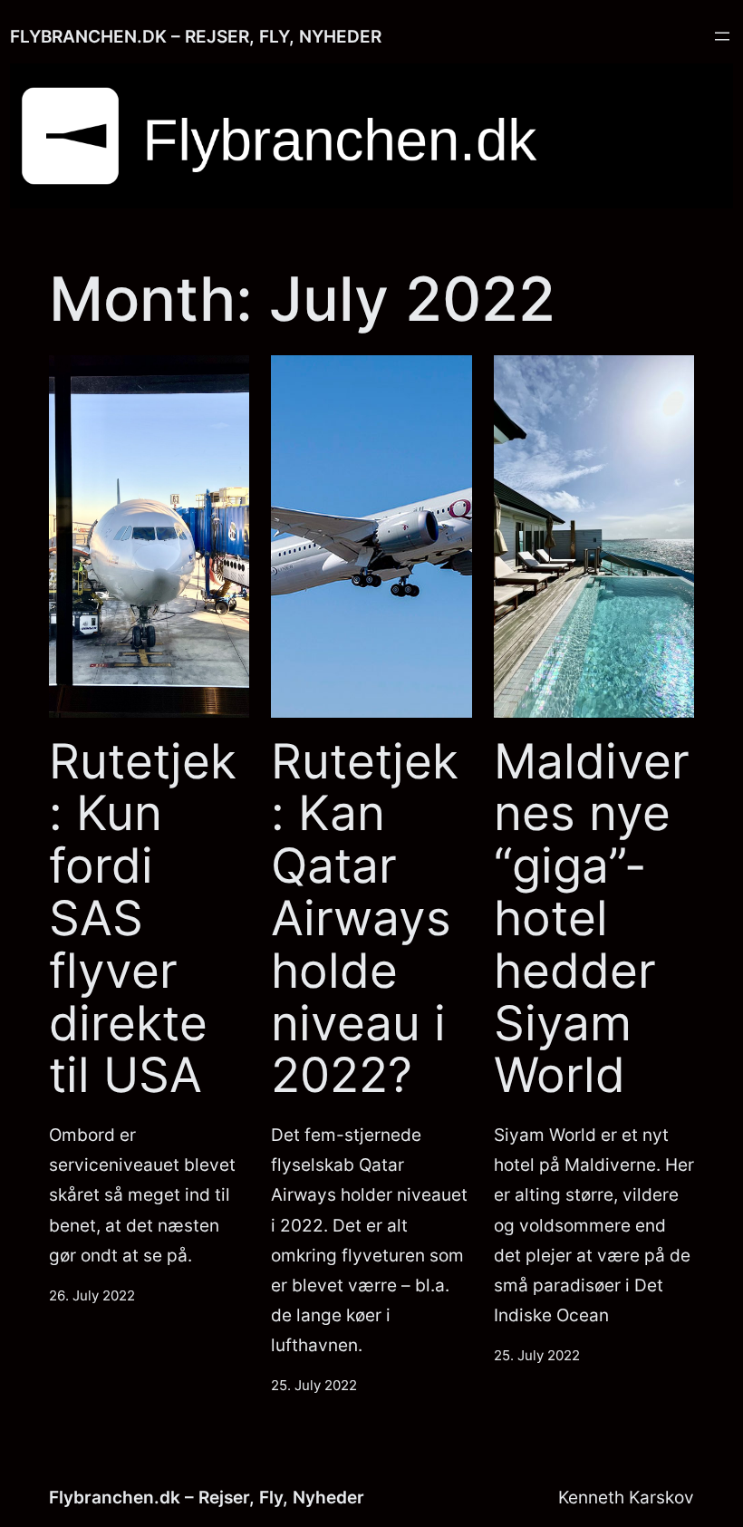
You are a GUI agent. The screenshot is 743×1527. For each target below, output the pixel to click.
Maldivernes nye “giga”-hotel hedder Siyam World (592, 919)
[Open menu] (722, 36)
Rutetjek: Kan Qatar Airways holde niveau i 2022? (364, 919)
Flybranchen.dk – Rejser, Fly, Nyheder (195, 36)
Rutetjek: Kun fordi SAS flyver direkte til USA (142, 919)
